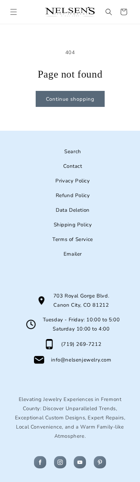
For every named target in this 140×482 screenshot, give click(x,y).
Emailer (73, 254)
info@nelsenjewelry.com (81, 359)
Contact (72, 166)
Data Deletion (73, 210)
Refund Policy (73, 195)
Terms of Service (72, 239)
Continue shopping (70, 99)
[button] (13, 11)
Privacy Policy (72, 180)
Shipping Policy (73, 224)
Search (72, 151)
